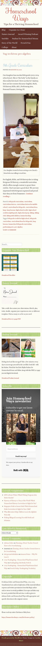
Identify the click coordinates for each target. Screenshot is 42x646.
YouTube (5, 38)
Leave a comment (9, 230)
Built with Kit (21, 470)
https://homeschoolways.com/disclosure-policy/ (18, 617)
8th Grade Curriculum (17, 65)
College (5, 47)
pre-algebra (18, 227)
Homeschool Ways (21, 14)
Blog (3, 30)
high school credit (22, 210)
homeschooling (25, 216)
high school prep (23, 213)
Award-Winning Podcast (28, 34)
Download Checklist (8, 275)
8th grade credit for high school (18, 218)
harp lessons (11, 210)
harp (4, 210)
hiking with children (13, 216)
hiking (32, 213)
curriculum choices (9, 204)
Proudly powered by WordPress (12, 638)
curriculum (28, 202)
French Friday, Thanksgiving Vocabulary (23, 568)
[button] (21, 430)
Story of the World (9, 43)
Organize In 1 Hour (17, 30)
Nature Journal (8, 34)
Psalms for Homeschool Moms (25, 38)
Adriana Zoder (8, 543)
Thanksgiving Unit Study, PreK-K (20, 563)
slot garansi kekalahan (11, 554)
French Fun (25, 43)
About (14, 47)
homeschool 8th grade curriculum (20, 224)
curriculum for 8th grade (16, 207)
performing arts (8, 227)
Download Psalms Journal (10, 378)
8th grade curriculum (16, 202)
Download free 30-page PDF (11, 319)
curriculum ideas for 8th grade (21, 221)
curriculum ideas (31, 207)
